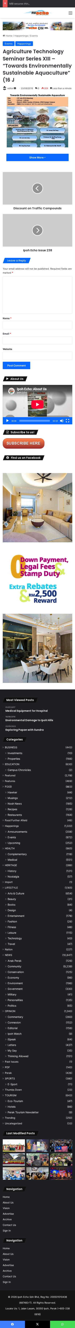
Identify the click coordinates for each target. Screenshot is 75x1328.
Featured (10, 775)
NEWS (8, 955)
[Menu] (70, 14)
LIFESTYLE (11, 887)
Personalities (15, 1000)
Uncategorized (13, 1123)
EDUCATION (12, 764)
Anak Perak (14, 960)
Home (8, 35)
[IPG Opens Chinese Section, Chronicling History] (37, 1173)
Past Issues (11, 1061)
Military (12, 994)
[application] (37, 404)
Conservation (16, 972)
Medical (12, 859)
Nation (9, 949)
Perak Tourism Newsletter (23, 1112)
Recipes (12, 809)
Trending (10, 1117)
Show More (36, 157)
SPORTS (10, 1078)
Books (11, 904)
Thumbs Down (13, 1089)
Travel (11, 943)
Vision (6, 1208)
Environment (15, 983)
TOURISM (10, 1095)
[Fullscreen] (67, 421)
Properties (14, 758)
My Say (12, 1050)
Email (7, 333)
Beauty (12, 899)
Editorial (12, 1028)
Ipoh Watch (14, 1033)
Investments (15, 753)
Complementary (17, 854)
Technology (15, 938)
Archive (7, 1219)
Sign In (7, 1230)
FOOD (8, 786)
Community (14, 966)
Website (7, 349)
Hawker (12, 792)
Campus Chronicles (19, 769)
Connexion (14, 1022)
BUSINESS (11, 747)
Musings (13, 798)
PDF (7, 1067)
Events (34, 35)
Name (7, 318)
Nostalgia (13, 876)
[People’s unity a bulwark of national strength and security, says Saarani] (61, 1145)
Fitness (12, 927)
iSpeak (12, 1039)
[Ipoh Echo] (37, 13)
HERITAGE (11, 865)
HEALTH (10, 848)
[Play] (7, 421)
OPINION (10, 1011)
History (12, 870)
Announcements (17, 831)
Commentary (15, 1016)
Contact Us (9, 1225)
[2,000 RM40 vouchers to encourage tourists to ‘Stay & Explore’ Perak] (37, 1145)
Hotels (11, 1106)
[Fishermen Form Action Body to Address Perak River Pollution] (37, 1159)
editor (10, 88)
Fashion (12, 921)
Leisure (12, 932)
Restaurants (15, 814)
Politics (12, 1005)
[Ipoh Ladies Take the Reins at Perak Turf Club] (14, 1145)
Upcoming (14, 842)
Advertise (8, 1213)
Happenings (21, 35)
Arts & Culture (16, 893)
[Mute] (62, 421)
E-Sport (12, 1084)
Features (10, 781)
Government (15, 988)
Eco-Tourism (15, 1101)
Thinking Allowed (18, 1056)
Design (12, 910)
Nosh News (15, 803)
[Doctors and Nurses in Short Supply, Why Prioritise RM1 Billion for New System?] (14, 1173)
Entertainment (16, 915)
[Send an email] (15, 88)
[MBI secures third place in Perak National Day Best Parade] (14, 1159)
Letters (12, 1044)
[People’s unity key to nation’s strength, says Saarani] (61, 1173)
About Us (8, 1202)
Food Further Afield (16, 820)
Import (9, 882)
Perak (8, 1072)
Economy (13, 977)
